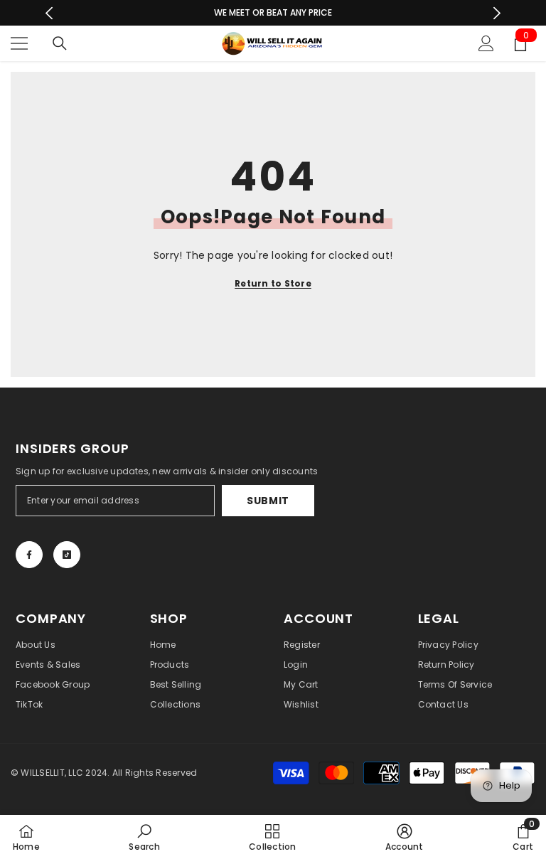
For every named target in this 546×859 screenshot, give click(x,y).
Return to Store (273, 283)
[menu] (19, 43)
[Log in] (486, 43)
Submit (268, 500)
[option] (273, 13)
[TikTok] (66, 554)
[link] (144, 837)
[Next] (496, 13)
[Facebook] (29, 554)
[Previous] (49, 13)
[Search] (59, 43)
